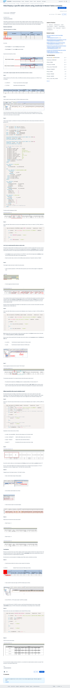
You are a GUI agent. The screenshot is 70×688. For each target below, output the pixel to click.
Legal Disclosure (22, 686)
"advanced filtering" (61, 26)
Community (9, 1)
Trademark (27, 686)
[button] (62, 14)
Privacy (9, 686)
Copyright (17, 686)
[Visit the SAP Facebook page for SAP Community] (56, 686)
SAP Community (5, 3)
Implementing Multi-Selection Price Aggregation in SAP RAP (56, 39)
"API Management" (49, 29)
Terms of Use (13, 686)
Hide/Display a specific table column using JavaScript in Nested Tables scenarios (32, 6)
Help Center (39, 1)
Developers (27, 1)
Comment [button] (42, 671)
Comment (7, 681)
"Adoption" (55, 26)
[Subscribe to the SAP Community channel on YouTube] (59, 686)
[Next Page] (57, 30)
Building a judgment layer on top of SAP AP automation (56, 42)
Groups (23, 1)
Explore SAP (61, 1)
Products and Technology (16, 1)
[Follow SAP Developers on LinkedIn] (61, 686)
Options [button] (58, 9)
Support (31, 686)
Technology (17, 3)
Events (35, 1)
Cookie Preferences (36, 686)
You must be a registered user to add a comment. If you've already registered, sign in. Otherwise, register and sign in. (23, 679)
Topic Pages (44, 1)
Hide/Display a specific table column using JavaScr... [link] (37, 3)
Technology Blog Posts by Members (24, 3)
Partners (31, 1)
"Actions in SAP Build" (50, 26)
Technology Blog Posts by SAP (52, 37)
